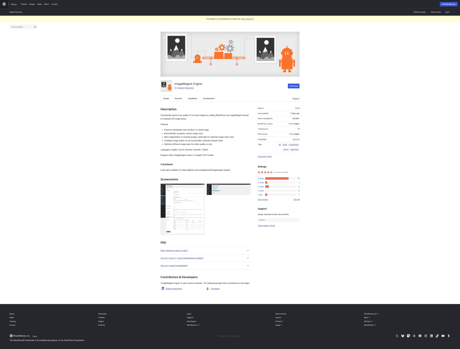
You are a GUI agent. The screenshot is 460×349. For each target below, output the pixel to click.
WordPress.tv (193, 325)
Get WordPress (448, 4)
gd (280, 145)
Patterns (101, 325)
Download (293, 86)
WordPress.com (371, 314)
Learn (189, 314)
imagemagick (294, 145)
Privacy (12, 325)
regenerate (294, 149)
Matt (367, 317)
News (12, 317)
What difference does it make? (174, 250)
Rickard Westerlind (185, 88)
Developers (191, 321)
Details (166, 98)
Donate (279, 321)
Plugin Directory (16, 12)
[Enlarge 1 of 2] (201, 187)
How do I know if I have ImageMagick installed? (182, 258)
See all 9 (296, 139)
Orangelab (215, 289)
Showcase (102, 314)
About (12, 314)
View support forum (266, 225)
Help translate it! (247, 19)
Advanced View (265, 156)
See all (296, 199)
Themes (101, 317)
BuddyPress (370, 325)
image (285, 145)
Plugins (101, 321)
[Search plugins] (35, 27)
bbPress (368, 321)
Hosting (13, 321)
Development (209, 98)
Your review (263, 199)
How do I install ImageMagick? (174, 266)
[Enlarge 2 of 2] (247, 187)
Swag (279, 325)
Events (278, 317)
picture (285, 149)
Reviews (178, 98)
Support (296, 98)
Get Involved (281, 314)
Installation (192, 98)
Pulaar (34, 336)
